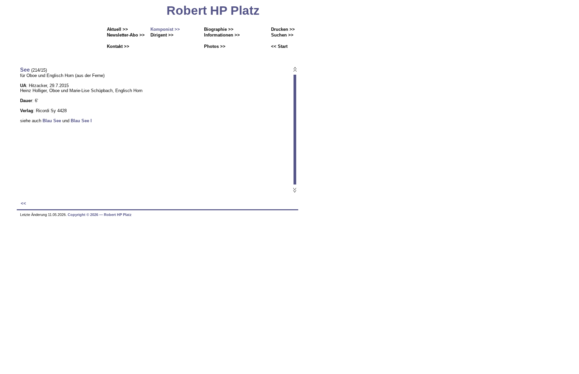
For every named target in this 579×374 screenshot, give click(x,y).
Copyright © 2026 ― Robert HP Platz (100, 215)
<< (23, 203)
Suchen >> (282, 35)
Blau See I (81, 120)
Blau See (51, 120)
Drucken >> (283, 29)
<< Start (279, 46)
